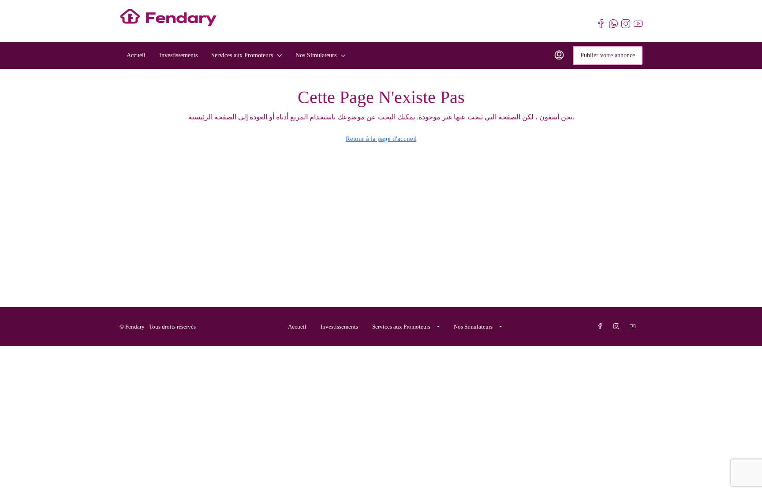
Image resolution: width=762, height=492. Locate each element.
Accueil (136, 55)
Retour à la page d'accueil (381, 138)
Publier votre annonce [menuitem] (607, 55)
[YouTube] (634, 326)
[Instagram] (618, 326)
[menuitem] (559, 55)
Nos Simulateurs (315, 55)
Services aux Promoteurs (242, 55)
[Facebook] (601, 326)
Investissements (178, 55)
